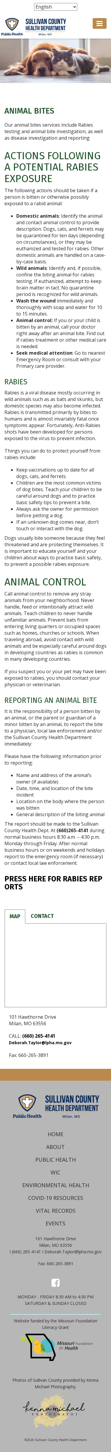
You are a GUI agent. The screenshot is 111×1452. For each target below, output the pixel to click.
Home (55, 1134)
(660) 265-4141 (38, 1036)
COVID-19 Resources (55, 1197)
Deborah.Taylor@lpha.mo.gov (40, 1042)
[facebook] (55, 1282)
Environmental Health (55, 1185)
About (55, 1146)
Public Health (55, 1159)
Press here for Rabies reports (53, 883)
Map (14, 916)
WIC (55, 1172)
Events (55, 1223)
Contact (42, 916)
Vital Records (55, 1210)
